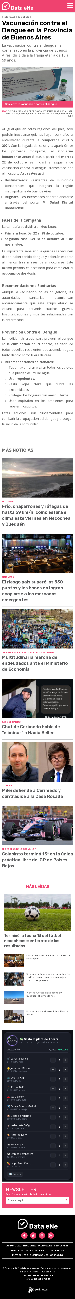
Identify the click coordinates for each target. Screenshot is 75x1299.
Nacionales (44, 1245)
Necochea (29, 1245)
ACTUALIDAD (66, 111)
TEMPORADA (53, 111)
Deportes (17, 1250)
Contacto (56, 1255)
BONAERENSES (41, 113)
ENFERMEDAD (66, 113)
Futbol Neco (20, 1255)
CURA (70, 116)
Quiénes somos (39, 1255)
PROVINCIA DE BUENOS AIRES (31, 111)
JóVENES (12, 111)
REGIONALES (12, 113)
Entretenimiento (36, 1250)
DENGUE (23, 113)
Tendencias (56, 1250)
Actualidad (13, 1245)
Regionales (61, 1245)
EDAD (31, 113)
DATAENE (54, 113)
